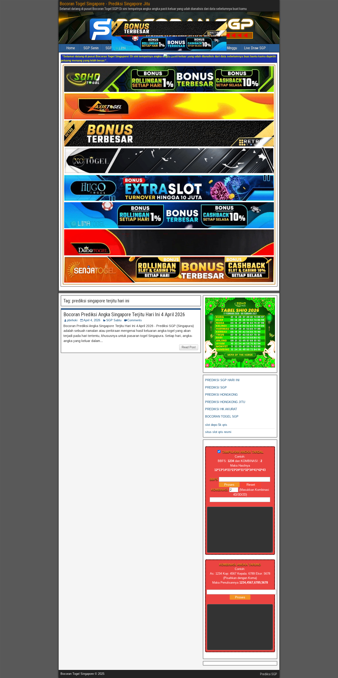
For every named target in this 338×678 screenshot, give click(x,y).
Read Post (189, 343)
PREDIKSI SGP (216, 383)
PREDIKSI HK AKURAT (221, 405)
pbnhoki (72, 316)
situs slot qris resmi (218, 428)
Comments (134, 316)
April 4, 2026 (91, 316)
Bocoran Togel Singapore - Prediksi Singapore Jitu (105, 3)
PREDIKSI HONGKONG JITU (225, 398)
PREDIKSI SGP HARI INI (222, 376)
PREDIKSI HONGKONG (221, 390)
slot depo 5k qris (216, 420)
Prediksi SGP (268, 670)
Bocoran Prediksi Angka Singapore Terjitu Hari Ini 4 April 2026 (124, 310)
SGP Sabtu (113, 316)
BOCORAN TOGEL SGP (221, 412)
